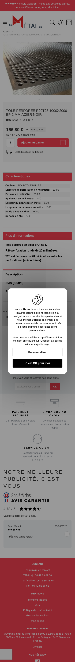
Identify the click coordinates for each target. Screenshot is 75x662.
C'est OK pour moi (37, 363)
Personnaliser (37, 352)
